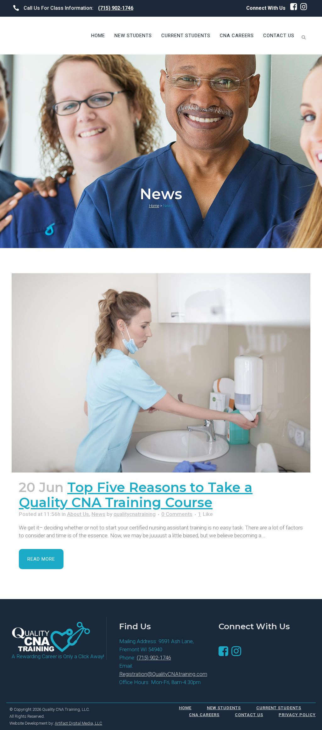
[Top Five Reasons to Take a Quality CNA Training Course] (161, 373)
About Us (78, 514)
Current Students (278, 707)
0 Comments (176, 514)
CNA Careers (204, 714)
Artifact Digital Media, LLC (78, 723)
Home (154, 205)
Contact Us (249, 714)
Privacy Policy (297, 714)
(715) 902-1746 (115, 8)
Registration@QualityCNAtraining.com (163, 674)
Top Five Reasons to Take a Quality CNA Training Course (136, 495)
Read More (41, 559)
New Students (224, 707)
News (98, 514)
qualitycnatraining (135, 514)
